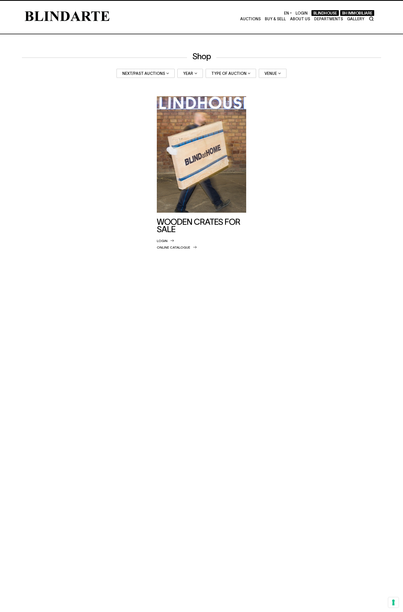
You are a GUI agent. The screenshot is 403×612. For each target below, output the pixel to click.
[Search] (371, 19)
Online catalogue (173, 247)
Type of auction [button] (228, 73)
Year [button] (188, 73)
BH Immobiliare (357, 12)
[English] (287, 13)
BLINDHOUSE (325, 12)
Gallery (355, 18)
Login (162, 240)
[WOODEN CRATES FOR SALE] (201, 154)
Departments (328, 18)
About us (300, 18)
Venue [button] (271, 73)
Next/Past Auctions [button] (143, 73)
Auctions (250, 18)
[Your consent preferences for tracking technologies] (393, 602)
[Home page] (67, 15)
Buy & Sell (275, 18)
